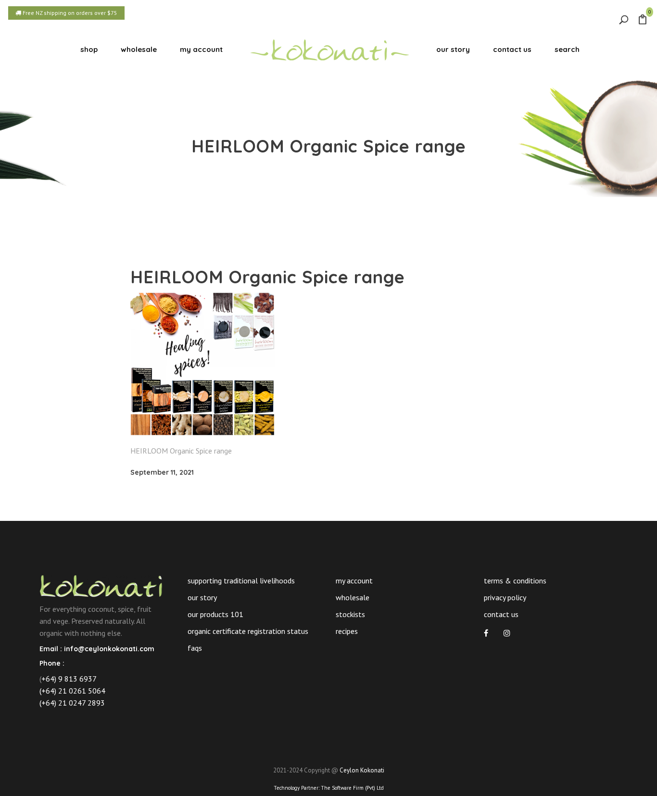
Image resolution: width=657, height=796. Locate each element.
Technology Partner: (329, 787)
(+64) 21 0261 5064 (72, 690)
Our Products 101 (215, 614)
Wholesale (352, 597)
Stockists (350, 614)
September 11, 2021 (162, 472)
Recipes (347, 631)
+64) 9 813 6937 (69, 678)
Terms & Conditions (515, 580)
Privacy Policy (505, 597)
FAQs (195, 648)
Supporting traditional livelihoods (241, 580)
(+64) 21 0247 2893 (72, 703)
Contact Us (501, 614)
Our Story (202, 597)
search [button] (567, 49)
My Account (354, 580)
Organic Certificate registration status (248, 631)
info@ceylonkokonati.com (109, 648)
